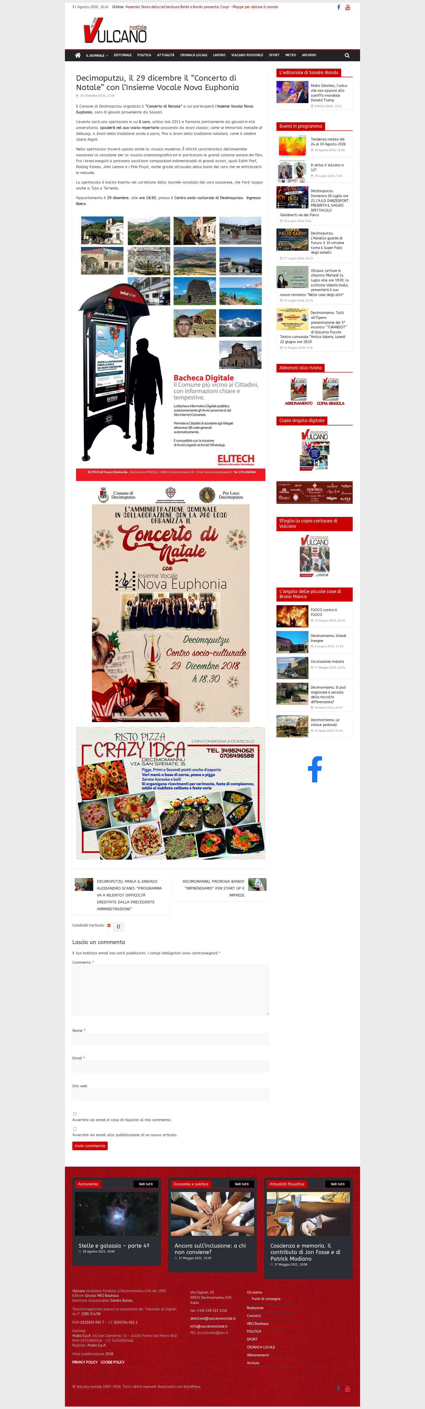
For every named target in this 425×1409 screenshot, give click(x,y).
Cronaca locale (193, 55)
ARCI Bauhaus (258, 1324)
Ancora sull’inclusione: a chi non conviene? (210, 1249)
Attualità (165, 55)
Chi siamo (254, 1292)
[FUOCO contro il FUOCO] (292, 608)
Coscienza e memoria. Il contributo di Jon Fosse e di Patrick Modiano (305, 1252)
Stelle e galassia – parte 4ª (114, 1246)
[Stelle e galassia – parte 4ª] (116, 1194)
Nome (78, 1030)
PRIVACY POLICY (85, 1362)
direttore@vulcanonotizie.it (213, 1318)
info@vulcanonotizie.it (209, 1326)
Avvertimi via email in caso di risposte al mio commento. (121, 1120)
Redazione (255, 1308)
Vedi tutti (146, 1184)
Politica (144, 55)
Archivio (309, 55)
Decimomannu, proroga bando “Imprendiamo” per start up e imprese (213, 888)
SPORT (252, 1339)
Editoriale (123, 55)
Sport (274, 55)
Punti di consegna (266, 1299)
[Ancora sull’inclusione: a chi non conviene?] (212, 1194)
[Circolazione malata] (292, 660)
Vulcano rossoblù (247, 55)
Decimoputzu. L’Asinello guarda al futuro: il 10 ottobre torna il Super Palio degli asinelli (327, 243)
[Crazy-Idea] (170, 730)
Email (78, 1058)
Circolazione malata (327, 662)
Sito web (79, 1086)
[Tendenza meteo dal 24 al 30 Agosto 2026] (292, 137)
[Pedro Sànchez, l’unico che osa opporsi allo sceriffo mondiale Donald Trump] (292, 84)
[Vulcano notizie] (77, 55)
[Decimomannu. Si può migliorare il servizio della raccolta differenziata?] (292, 685)
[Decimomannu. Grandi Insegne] (292, 634)
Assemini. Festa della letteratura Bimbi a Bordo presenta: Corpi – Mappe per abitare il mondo (201, 6)
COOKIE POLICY (113, 1362)
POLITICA (254, 1332)
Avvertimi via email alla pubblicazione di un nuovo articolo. (124, 1135)
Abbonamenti (258, 1355)
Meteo (291, 55)
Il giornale (95, 55)
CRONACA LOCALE (261, 1347)
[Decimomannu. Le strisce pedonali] (292, 718)
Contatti (254, 1316)
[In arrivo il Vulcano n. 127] (292, 163)
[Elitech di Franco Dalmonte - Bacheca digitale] (170, 214)
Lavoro (219, 55)
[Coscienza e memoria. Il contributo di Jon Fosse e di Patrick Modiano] (308, 1194)
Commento (83, 962)
